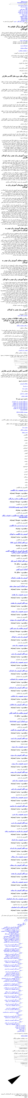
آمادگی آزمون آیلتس (21, 569)
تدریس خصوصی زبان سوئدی (19, 611)
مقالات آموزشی (23, 383)
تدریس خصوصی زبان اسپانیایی (18, 679)
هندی (20, 1018)
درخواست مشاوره (23, 50)
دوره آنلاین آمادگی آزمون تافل (19, 561)
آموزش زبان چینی (20, 1028)
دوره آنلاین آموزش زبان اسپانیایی (19, 405)
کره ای (20, 994)
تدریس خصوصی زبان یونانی (19, 882)
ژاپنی (20, 1002)
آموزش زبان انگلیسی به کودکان (18, 534)
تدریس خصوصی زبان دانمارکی (18, 662)
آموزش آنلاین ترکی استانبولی (19, 907)
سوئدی (20, 959)
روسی (20, 998)
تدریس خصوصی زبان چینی (19, 645)
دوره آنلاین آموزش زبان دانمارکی (19, 401)
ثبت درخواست (24, 1063)
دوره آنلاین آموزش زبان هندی (19, 873)
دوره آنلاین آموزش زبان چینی (20, 407)
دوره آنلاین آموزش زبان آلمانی (18, 730)
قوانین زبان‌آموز (23, 393)
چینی (15, 21)
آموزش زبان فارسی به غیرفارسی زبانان (16, 831)
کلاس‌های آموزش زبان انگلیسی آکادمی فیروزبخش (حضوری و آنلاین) (16, 551)
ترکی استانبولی (18, 977)
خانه (26, 21)
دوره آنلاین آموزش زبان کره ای (18, 848)
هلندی (20, 952)
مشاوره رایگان (23, 430)
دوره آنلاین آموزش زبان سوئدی (20, 403)
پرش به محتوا (24, 1)
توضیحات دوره (24, 45)
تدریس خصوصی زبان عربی (19, 814)
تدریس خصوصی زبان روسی (19, 763)
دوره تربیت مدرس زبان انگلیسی (18, 525)
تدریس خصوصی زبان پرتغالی (19, 857)
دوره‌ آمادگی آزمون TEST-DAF (18, 721)
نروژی (20, 943)
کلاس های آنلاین (21, 21)
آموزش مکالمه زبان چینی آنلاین (18, 628)
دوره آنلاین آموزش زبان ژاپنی (19, 789)
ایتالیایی (20, 986)
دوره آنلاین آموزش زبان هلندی (20, 408)
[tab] (14, 435)
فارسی (20, 1010)
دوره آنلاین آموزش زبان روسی (18, 772)
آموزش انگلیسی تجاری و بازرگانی (17, 498)
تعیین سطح (24, 432)
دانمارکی (20, 963)
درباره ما (25, 386)
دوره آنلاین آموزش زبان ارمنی (19, 738)
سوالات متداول (23, 48)
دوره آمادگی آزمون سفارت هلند (18, 586)
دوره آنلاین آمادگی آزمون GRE (18, 542)
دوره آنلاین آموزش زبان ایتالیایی (19, 404)
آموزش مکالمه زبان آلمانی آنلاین (18, 713)
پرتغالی (20, 990)
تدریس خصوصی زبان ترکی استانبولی (16, 899)
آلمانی (20, 947)
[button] (25, 306)
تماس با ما (24, 388)
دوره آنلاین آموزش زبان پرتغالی (18, 865)
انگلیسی (20, 925)
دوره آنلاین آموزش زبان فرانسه (18, 806)
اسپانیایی (20, 982)
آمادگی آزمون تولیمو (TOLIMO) (18, 507)
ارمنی (20, 967)
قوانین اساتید (24, 396)
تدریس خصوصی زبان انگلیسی (18, 490)
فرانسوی (19, 1014)
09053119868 (24, 1035)
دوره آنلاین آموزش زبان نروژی (19, 755)
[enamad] (23, 409)
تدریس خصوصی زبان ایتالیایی (19, 696)
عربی (20, 1006)
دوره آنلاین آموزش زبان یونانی (19, 890)
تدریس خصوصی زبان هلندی (19, 594)
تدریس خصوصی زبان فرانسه (19, 797)
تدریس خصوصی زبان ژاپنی (19, 780)
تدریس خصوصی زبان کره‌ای (19, 840)
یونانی (20, 1021)
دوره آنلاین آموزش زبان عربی (19, 823)
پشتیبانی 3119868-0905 (22, 412)
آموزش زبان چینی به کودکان (19, 637)
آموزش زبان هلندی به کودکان (19, 578)
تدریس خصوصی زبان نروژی (19, 747)
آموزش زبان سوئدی (20, 1026)
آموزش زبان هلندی (20, 1025)
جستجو (25, 3)
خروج (26, 1096)
